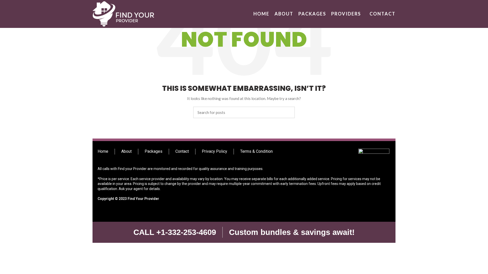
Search (288, 112)
